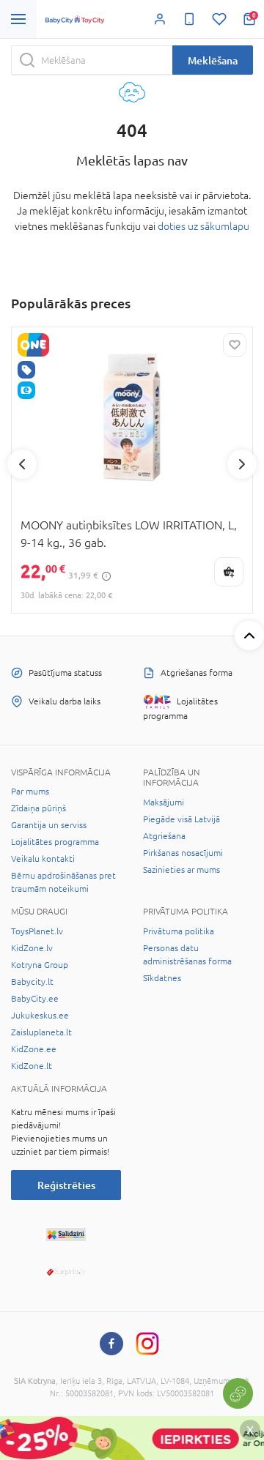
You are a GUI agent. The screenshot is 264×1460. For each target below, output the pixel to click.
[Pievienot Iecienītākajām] (235, 345)
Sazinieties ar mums (181, 870)
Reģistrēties (66, 1185)
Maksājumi (163, 802)
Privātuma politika (178, 931)
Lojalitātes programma (55, 842)
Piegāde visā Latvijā (181, 819)
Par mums (30, 791)
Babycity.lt (32, 982)
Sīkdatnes (162, 978)
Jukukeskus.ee (40, 1015)
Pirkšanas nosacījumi (183, 853)
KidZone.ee (33, 1049)
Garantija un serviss (49, 825)
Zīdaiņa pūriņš (38, 808)
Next (242, 464)
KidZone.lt (31, 1066)
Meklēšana (213, 60)
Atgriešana (164, 836)
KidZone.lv (32, 948)
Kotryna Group (39, 965)
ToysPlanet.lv (37, 931)
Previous (22, 464)
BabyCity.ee (35, 999)
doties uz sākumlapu (203, 226)
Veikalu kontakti (43, 859)
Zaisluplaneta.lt (41, 1032)
